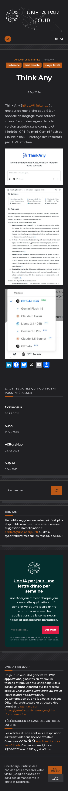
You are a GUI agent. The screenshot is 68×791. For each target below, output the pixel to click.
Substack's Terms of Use (46, 637)
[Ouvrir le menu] (8, 39)
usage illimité (32, 59)
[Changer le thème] (56, 39)
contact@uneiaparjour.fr (21, 532)
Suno (9, 426)
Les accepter (55, 769)
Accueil (18, 59)
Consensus (13, 407)
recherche (14, 65)
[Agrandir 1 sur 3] (57, 155)
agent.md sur (30, 710)
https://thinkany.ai (35, 105)
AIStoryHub (14, 444)
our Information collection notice (43, 640)
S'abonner (50, 629)
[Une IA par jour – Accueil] (12, 16)
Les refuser (55, 778)
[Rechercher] (61, 39)
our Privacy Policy (17, 640)
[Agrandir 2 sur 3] (57, 195)
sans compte (32, 65)
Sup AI (10, 463)
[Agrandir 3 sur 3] (57, 296)
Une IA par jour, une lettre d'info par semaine (34, 585)
